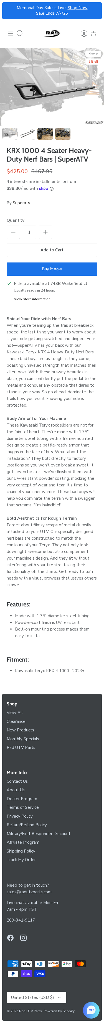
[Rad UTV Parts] (52, 33)
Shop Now (78, 8)
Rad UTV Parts (21, 747)
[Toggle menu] (10, 33)
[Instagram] (23, 938)
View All (15, 712)
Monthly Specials (23, 739)
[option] (52, 87)
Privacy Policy (20, 816)
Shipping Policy (21, 851)
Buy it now (52, 269)
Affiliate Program (23, 842)
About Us (16, 790)
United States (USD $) (32, 997)
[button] (91, 1010)
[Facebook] (10, 938)
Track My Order (21, 860)
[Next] (94, 11)
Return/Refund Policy (27, 825)
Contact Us (17, 781)
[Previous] (10, 11)
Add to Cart (52, 250)
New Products (20, 730)
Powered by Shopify (59, 1011)
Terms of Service (23, 807)
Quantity (15, 220)
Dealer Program (22, 799)
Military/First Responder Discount (38, 833)
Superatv (21, 203)
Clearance (16, 721)
